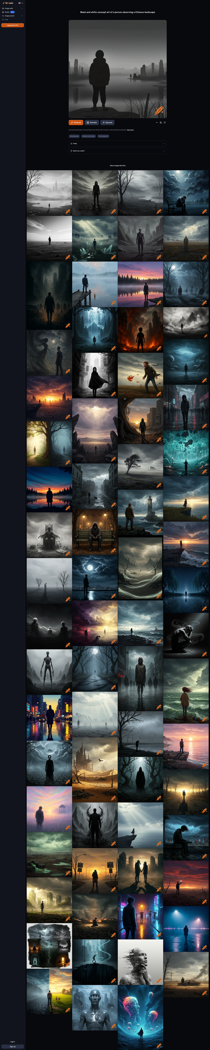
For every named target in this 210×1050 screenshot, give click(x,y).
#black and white (89, 136)
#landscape (74, 136)
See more (130, 130)
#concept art (103, 136)
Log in (12, 1042)
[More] (157, 123)
